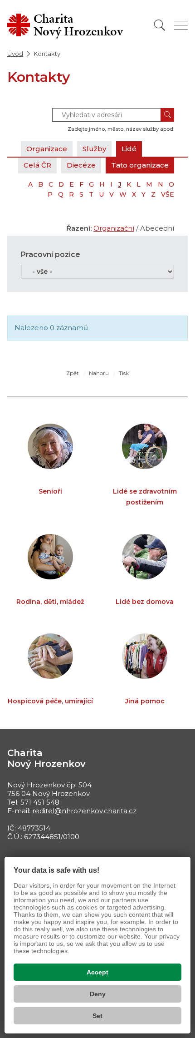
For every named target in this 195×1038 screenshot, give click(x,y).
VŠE (167, 194)
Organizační (113, 228)
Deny (98, 994)
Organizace (46, 148)
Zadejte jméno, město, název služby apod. (121, 129)
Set (97, 1015)
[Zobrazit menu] (181, 25)
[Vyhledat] (160, 25)
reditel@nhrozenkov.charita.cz (84, 810)
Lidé (129, 148)
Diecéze (81, 165)
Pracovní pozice (50, 254)
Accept (97, 972)
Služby (94, 148)
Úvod (15, 53)
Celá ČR (37, 165)
